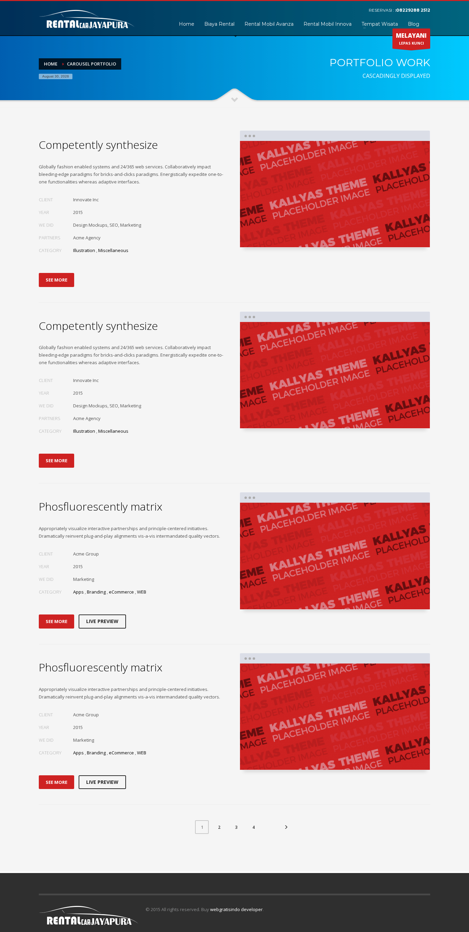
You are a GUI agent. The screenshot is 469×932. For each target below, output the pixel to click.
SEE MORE (56, 280)
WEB (141, 592)
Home (50, 64)
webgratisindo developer (236, 909)
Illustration (84, 250)
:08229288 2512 (412, 10)
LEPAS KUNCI (411, 39)
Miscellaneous (113, 250)
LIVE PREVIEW (102, 621)
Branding (96, 592)
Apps (78, 592)
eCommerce (121, 592)
